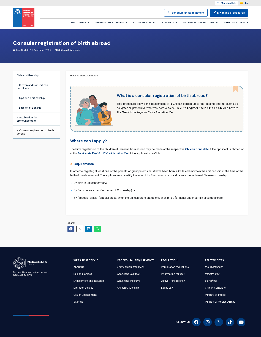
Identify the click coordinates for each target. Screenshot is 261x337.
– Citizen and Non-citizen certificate (32, 86)
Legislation (167, 22)
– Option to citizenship (31, 98)
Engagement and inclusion (198, 22)
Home (73, 75)
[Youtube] (241, 322)
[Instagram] (207, 322)
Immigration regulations (175, 267)
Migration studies (234, 22)
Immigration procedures (110, 22)
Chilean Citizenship (69, 50)
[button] (70, 229)
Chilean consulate (197, 149)
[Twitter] (218, 322)
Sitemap (78, 301)
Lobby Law (167, 287)
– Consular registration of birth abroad (35, 132)
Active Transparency (173, 280)
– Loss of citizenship (29, 107)
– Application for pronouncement (27, 119)
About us (79, 267)
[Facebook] (196, 322)
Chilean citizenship (28, 75)
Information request (172, 273)
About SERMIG (78, 22)
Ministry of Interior (215, 294)
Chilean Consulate (215, 287)
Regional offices (83, 273)
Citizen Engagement (85, 294)
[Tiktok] (230, 322)
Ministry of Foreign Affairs (220, 301)
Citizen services (142, 22)
